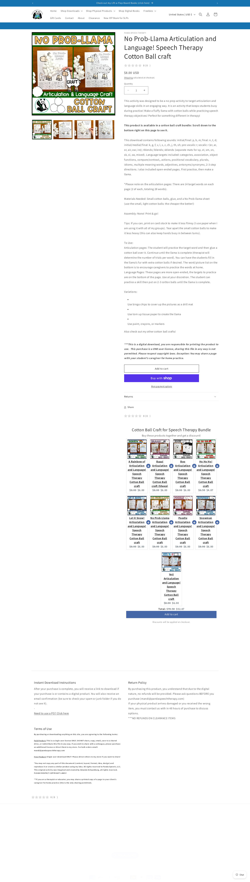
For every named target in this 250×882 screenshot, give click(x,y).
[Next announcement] (217, 3)
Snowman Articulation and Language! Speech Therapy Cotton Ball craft (206, 530)
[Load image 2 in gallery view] (62, 129)
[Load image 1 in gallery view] (42, 129)
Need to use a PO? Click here (51, 713)
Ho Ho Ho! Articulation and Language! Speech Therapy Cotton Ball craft (206, 474)
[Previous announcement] (32, 3)
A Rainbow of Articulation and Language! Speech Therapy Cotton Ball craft (137, 474)
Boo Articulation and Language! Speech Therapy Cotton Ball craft (183, 474)
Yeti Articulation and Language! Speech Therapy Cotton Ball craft (171, 587)
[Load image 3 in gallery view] (84, 129)
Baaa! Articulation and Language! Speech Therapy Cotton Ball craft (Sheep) (160, 474)
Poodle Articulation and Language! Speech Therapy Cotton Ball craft (183, 530)
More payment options (161, 386)
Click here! (159, 835)
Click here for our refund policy (192, 845)
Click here (153, 842)
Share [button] (131, 407)
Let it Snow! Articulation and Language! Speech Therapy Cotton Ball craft (137, 530)
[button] (71, 10)
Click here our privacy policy (190, 837)
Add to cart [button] (171, 615)
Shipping (128, 77)
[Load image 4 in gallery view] (104, 129)
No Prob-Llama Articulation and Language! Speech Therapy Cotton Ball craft (159, 530)
